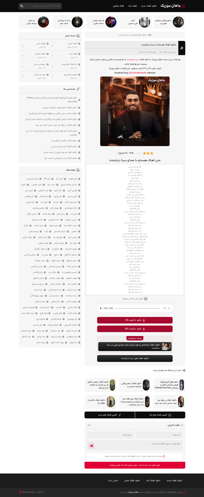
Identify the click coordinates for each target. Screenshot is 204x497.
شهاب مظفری (71, 278)
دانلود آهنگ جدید (149, 6)
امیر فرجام (44, 196)
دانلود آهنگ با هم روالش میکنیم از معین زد (59, 107)
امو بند (56, 202)
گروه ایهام (30, 202)
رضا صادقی (26, 336)
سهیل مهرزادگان (37, 295)
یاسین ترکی (72, 237)
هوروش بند (57, 237)
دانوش (74, 231)
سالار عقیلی (55, 301)
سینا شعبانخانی (54, 289)
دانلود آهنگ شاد (153, 480)
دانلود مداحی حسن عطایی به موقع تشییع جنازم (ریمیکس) (53, 113)
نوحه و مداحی (39, 74)
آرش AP (47, 178)
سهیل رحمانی (71, 301)
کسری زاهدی (45, 307)
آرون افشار (73, 178)
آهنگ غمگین (118, 6)
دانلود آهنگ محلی (132, 480)
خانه (149, 35)
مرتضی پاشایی (30, 254)
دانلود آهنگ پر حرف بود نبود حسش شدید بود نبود (56, 125)
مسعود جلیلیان (40, 249)
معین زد (45, 254)
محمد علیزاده (40, 260)
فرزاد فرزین (57, 313)
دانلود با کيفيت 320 (133, 328)
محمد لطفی (56, 260)
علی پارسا (41, 330)
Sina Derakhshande (137, 73)
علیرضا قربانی (56, 319)
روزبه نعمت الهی (57, 342)
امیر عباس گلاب (71, 202)
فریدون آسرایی (28, 307)
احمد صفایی (37, 184)
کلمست (59, 307)
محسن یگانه (72, 266)
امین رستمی (72, 196)
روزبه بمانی (40, 342)
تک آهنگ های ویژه (69, 64)
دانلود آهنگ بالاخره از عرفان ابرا (64, 140)
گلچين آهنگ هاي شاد (158, 415)
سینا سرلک (38, 289)
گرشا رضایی (72, 307)
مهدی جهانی (43, 243)
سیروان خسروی (38, 284)
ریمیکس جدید (39, 64)
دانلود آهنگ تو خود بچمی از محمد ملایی (60, 152)
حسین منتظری (71, 219)
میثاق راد (55, 249)
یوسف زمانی (33, 231)
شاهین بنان (72, 284)
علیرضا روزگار (53, 324)
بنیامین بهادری (39, 208)
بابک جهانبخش (70, 208)
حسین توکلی (32, 213)
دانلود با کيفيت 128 (133, 320)
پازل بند (74, 213)
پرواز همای (47, 213)
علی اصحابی (26, 330)
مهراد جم (73, 243)
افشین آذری (72, 190)
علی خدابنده (55, 330)
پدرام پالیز (61, 213)
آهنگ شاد (132, 6)
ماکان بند (52, 272)
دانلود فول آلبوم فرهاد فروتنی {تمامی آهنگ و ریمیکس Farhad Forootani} (52, 99)
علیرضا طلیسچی (70, 324)
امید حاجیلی (43, 190)
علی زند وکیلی (71, 330)
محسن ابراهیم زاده (69, 272)
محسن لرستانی (55, 266)
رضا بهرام (73, 342)
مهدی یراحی (59, 243)
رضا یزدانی (41, 336)
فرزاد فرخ (43, 313)
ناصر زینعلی (42, 237)
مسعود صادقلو (71, 254)
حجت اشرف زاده (70, 225)
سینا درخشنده (133, 59)
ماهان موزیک (173, 6)
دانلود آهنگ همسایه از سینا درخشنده (159, 44)
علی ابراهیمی (72, 336)
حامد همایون (53, 219)
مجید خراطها (72, 260)
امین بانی (29, 190)
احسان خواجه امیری (69, 184)
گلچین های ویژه (70, 74)
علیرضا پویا (40, 319)
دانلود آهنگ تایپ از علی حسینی (64, 146)
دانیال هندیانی (60, 231)
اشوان (23, 184)
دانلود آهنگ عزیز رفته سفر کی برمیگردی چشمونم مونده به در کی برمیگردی (51, 133)
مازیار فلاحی (38, 272)
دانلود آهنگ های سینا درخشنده (135, 358)
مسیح (56, 254)
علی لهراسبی (72, 319)
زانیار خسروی (56, 336)
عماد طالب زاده (28, 313)
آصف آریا (59, 178)
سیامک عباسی (56, 284)
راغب (46, 231)
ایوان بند (44, 202)
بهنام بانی (54, 208)
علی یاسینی (37, 324)
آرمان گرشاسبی (32, 178)
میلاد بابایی (27, 237)
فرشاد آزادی (72, 313)
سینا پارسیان (54, 295)
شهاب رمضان (54, 278)
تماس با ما (113, 480)
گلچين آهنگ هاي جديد (107, 415)
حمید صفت (38, 225)
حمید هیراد (53, 225)
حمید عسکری (37, 219)
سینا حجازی (72, 289)
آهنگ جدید (163, 52)
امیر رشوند (57, 196)
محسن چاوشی (37, 266)
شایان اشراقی (38, 278)
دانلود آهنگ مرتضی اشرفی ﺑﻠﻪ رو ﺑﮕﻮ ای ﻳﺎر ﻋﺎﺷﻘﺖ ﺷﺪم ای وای (51, 119)
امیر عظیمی (29, 196)
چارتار (26, 225)
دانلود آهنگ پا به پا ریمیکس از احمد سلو (60, 158)
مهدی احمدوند (71, 249)
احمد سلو (51, 184)
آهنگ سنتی (40, 43)
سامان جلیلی (40, 301)
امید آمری (58, 190)
